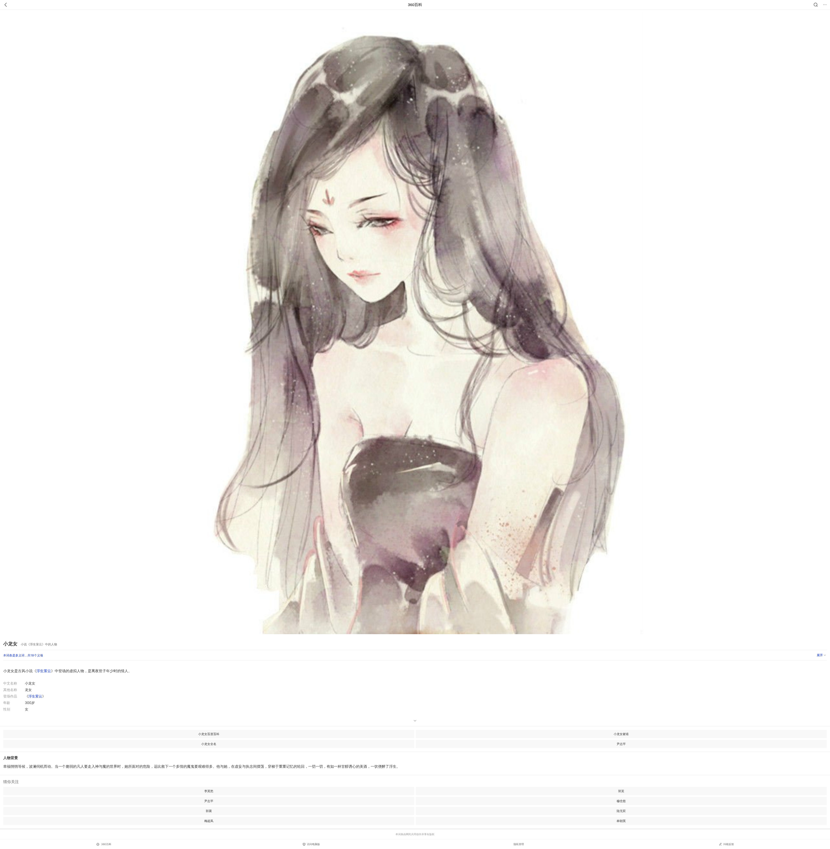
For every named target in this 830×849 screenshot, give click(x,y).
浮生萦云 (43, 671)
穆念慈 (621, 801)
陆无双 (621, 811)
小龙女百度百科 (208, 734)
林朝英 (621, 821)
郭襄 (209, 811)
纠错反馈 (728, 844)
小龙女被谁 (621, 734)
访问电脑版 (313, 844)
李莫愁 (208, 791)
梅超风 (208, 821)
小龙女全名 (208, 744)
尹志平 (621, 744)
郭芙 (621, 791)
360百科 (415, 5)
